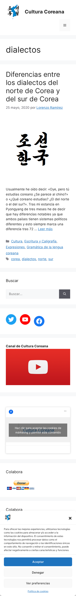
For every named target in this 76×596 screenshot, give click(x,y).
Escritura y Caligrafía (40, 241)
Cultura (16, 241)
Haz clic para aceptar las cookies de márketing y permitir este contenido (38, 430)
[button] (70, 518)
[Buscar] (64, 294)
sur (50, 259)
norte (42, 259)
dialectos (29, 259)
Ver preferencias (38, 583)
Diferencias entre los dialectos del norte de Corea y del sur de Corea (33, 86)
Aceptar (38, 562)
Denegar (38, 572)
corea (15, 259)
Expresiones (15, 247)
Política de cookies (38, 591)
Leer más (45, 229)
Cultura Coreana (44, 12)
